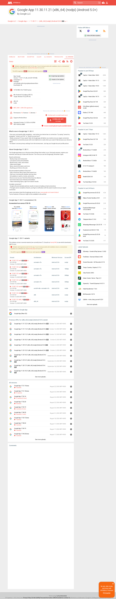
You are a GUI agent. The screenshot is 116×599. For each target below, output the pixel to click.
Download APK (57, 120)
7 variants (18, 419)
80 (21, 79)
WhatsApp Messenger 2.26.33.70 (92, 224)
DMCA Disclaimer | (58, 597)
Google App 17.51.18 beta (21, 391)
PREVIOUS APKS (58, 57)
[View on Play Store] (63, 61)
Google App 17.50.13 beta (21, 417)
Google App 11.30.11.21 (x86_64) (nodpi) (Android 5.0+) (30, 334)
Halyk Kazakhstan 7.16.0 (90, 289)
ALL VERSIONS (69, 57)
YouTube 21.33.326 (88, 214)
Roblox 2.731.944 (88, 112)
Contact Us (67, 597)
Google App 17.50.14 (20, 396)
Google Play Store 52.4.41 (90, 91)
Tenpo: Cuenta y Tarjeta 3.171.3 (92, 267)
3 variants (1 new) (21, 414)
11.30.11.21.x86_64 (17, 299)
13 (29, 112)
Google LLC (25, 14)
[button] (55, 61)
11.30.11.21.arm (16, 260)
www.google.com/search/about (49, 192)
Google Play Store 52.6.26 (90, 118)
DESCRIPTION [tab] (30, 57)
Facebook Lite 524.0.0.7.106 (91, 230)
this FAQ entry (33, 67)
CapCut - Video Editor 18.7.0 (91, 96)
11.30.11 (33, 21)
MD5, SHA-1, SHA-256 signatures (23, 107)
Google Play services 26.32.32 (91, 192)
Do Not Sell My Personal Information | (42, 597)
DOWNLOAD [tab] (12, 57)
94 (22, 112)
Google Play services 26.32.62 (91, 203)
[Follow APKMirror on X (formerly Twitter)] (80, 31)
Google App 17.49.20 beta (21, 434)
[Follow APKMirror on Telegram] (96, 31)
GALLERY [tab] (39, 57)
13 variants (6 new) (21, 398)
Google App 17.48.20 (20, 412)
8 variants (18, 403)
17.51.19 (27, 203)
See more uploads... (40, 376)
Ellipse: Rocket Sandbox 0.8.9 (91, 198)
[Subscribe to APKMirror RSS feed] (104, 31)
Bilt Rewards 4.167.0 (89, 294)
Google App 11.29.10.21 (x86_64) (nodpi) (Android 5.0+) (30, 355)
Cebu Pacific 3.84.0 (88, 273)
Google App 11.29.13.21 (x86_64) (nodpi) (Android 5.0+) (30, 350)
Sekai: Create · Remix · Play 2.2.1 (92, 278)
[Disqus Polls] (41, 470)
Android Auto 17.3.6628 (90, 150)
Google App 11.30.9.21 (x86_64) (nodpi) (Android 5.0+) (29, 345)
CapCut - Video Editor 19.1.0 (91, 80)
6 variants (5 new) (21, 409)
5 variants (18, 435)
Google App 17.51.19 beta (21, 385)
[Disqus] (40, 517)
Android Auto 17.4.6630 (90, 171)
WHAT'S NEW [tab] (21, 57)
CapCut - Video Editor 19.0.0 (91, 86)
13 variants (19, 393)
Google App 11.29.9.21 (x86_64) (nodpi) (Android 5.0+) (29, 360)
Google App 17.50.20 (20, 401)
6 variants (18, 387)
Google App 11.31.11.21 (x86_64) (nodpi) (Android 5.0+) (30, 329)
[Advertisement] (41, 40)
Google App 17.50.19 (20, 407)
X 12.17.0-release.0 (88, 166)
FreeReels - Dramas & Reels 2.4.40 (93, 257)
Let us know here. (62, 596)
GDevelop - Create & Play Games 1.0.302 (94, 251)
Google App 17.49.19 (20, 428)
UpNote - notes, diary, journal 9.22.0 (93, 299)
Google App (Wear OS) (20, 313)
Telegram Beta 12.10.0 (89, 219)
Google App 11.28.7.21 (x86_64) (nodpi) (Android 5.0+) (29, 365)
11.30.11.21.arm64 (17, 286)
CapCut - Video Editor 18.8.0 (91, 75)
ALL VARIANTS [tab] (48, 57)
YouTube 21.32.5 (88, 123)
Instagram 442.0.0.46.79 (90, 155)
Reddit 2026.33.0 (88, 176)
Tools (11, 61)
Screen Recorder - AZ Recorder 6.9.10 (94, 262)
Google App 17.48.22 (20, 423)
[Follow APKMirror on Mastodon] (88, 31)
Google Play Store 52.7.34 (90, 102)
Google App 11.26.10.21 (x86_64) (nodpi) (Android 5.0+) (30, 371)
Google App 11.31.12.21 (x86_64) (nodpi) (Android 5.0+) (30, 323)
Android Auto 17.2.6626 (90, 160)
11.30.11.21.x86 (16, 293)
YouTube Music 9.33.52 (89, 182)
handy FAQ (54, 242)
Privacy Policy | (27, 597)
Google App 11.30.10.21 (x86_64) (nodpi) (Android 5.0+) (30, 339)
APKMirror (16, 3)
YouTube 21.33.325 (88, 240)
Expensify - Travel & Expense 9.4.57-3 (93, 283)
